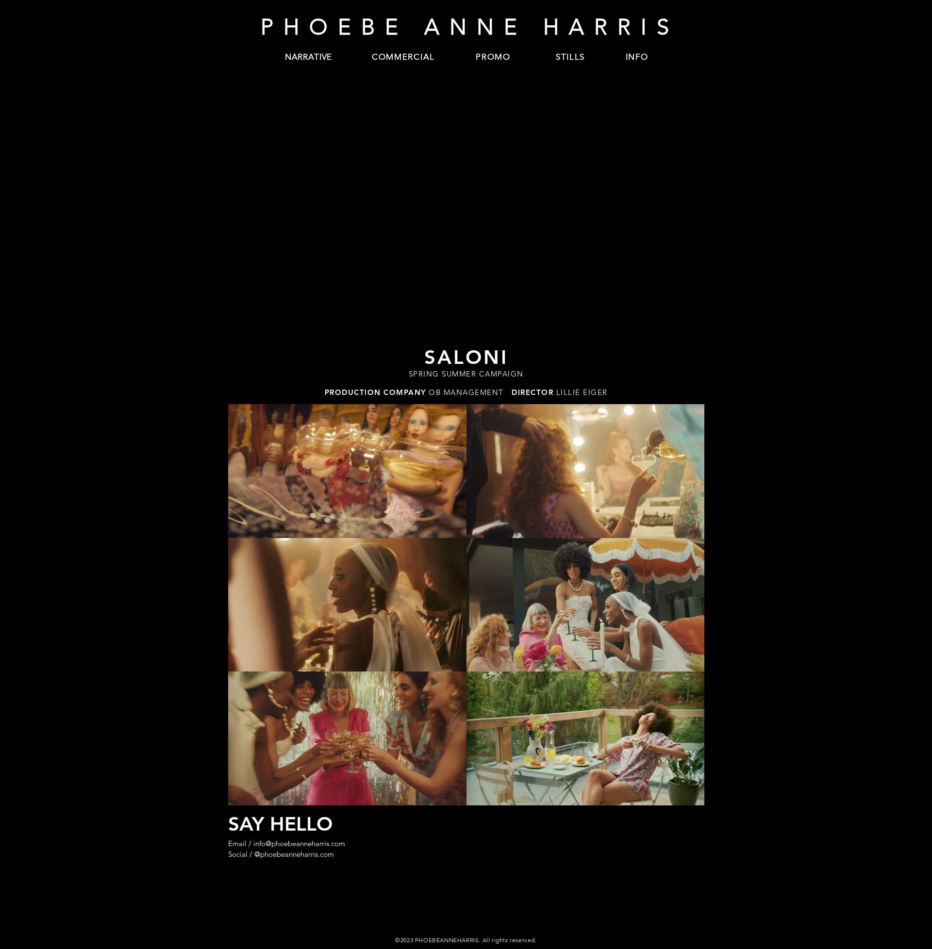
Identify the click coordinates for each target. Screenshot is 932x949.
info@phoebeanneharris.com (299, 843)
